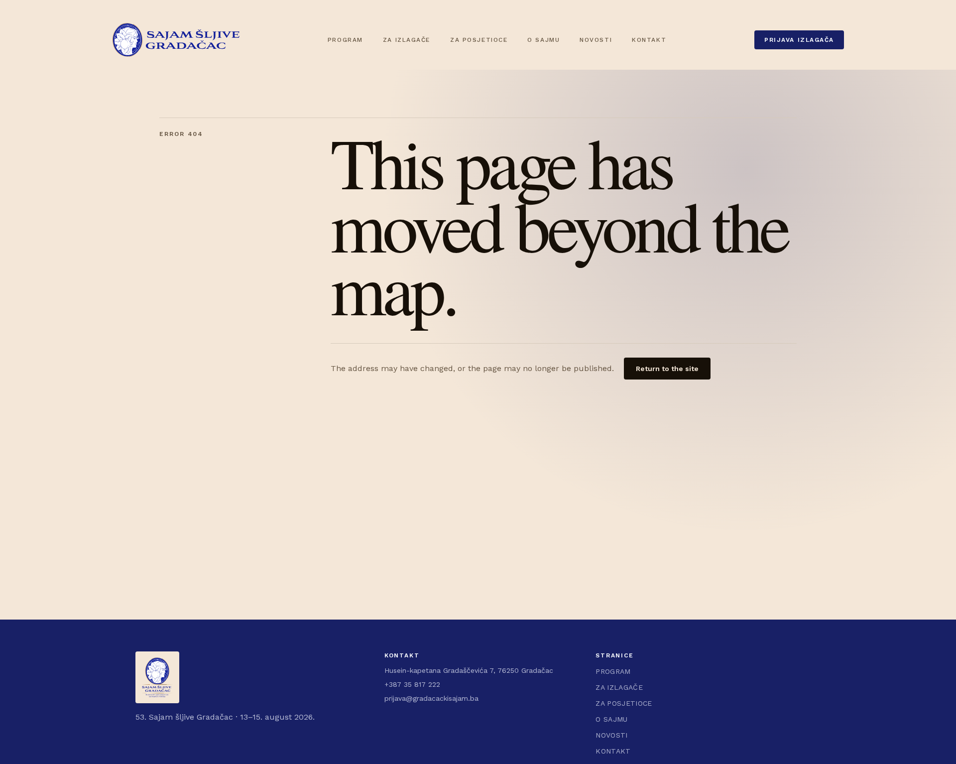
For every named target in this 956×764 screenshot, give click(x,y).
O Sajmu (543, 39)
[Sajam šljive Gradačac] (175, 40)
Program (345, 39)
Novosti (596, 39)
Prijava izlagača (799, 39)
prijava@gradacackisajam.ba (431, 698)
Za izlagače (406, 39)
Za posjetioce (478, 39)
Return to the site (667, 369)
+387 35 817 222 (412, 684)
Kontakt (649, 39)
